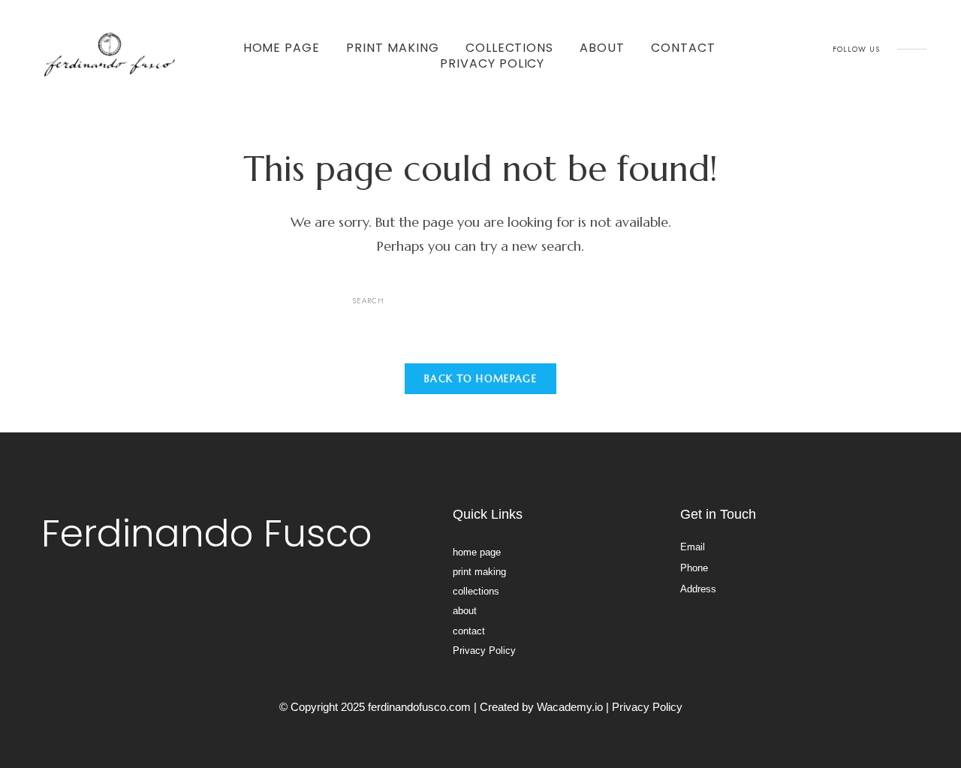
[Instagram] (858, 61)
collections (509, 48)
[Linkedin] (925, 61)
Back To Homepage (480, 378)
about (602, 48)
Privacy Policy (492, 63)
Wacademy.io (570, 706)
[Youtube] (892, 61)
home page (282, 48)
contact (683, 48)
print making (392, 48)
